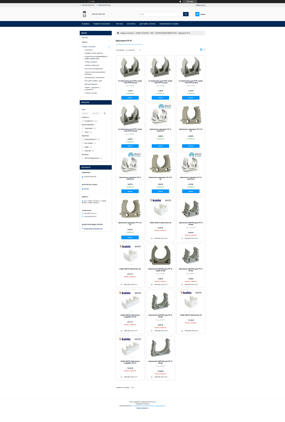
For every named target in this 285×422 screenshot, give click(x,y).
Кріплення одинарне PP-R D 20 (190, 130)
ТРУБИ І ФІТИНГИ (142, 33)
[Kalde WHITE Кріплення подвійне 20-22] (130, 301)
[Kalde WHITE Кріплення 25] (130, 255)
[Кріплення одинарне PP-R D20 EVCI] (160, 115)
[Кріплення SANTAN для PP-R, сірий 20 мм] (160, 255)
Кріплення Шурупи (91, 84)
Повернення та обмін (169, 24)
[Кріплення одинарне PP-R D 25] (160, 163)
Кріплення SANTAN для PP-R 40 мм (160, 362)
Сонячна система (91, 93)
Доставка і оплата (147, 24)
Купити (130, 97)
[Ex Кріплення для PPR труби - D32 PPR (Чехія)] (191, 67)
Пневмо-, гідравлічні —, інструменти (93, 88)
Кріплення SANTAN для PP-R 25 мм (191, 270)
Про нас (119, 24)
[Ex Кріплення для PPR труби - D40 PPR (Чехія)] (130, 115)
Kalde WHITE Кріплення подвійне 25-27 (130, 362)
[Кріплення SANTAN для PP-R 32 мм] (160, 301)
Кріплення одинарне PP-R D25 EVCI (130, 178)
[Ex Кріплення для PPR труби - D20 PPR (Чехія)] (130, 67)
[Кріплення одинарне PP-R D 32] (130, 209)
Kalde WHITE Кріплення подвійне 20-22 (130, 316)
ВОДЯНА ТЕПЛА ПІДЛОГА (94, 53)
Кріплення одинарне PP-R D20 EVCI (160, 130)
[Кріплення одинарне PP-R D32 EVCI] (191, 163)
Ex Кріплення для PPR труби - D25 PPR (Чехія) (160, 82)
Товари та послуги (101, 24)
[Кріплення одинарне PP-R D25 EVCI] (130, 163)
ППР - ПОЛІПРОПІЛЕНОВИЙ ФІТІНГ (163, 33)
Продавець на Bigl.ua (142, 404)
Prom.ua (153, 402)
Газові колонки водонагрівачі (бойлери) (95, 73)
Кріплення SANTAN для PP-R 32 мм (160, 316)
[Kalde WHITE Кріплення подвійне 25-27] (130, 347)
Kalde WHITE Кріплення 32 (191, 315)
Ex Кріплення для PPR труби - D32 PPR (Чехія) (191, 82)
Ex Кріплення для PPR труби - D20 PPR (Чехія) (130, 82)
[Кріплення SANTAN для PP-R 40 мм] (160, 347)
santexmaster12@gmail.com (93, 228)
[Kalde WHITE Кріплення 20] (160, 209)
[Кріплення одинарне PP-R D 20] (191, 115)
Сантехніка (88, 50)
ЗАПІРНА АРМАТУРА (92, 65)
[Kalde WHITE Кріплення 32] (191, 301)
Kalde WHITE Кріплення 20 (160, 223)
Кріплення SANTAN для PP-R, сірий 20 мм (160, 270)
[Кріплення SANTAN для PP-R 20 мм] (191, 209)
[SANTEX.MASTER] (84, 18)
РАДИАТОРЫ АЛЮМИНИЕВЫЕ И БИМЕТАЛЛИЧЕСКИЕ (96, 57)
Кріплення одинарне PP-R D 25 (160, 178)
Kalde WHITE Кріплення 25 (130, 269)
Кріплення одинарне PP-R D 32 (130, 223)
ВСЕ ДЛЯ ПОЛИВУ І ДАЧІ (93, 81)
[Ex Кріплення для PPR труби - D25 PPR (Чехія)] (160, 67)
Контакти (131, 24)
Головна (85, 24)
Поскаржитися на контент (140, 406)
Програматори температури (94, 77)
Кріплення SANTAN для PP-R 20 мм (191, 223)
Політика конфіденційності (157, 406)
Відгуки (84, 42)
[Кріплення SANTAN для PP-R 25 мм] (191, 255)
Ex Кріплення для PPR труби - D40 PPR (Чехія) (130, 130)
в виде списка (204, 50)
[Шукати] (186, 14)
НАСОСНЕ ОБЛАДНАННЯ (94, 69)
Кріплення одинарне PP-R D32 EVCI (191, 178)
